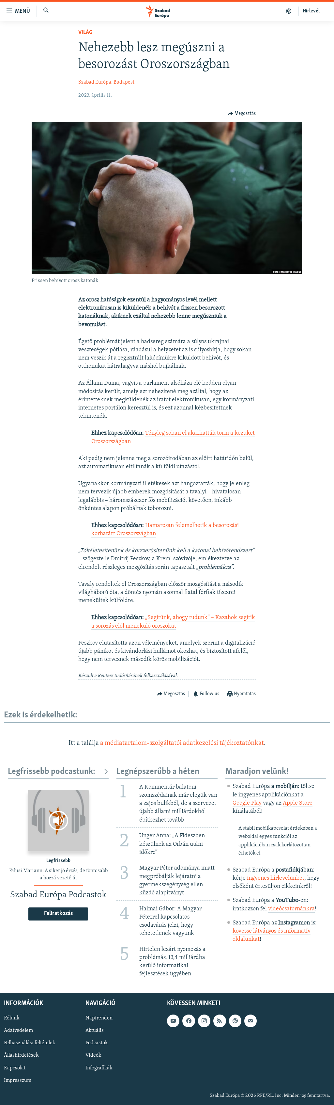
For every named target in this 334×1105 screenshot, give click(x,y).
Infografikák (98, 1067)
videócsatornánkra (291, 909)
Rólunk (11, 1018)
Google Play (247, 803)
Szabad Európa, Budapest (106, 82)
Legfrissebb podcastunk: (51, 771)
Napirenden (99, 1018)
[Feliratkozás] (250, 1021)
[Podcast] (235, 1021)
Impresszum (17, 1080)
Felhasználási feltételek (29, 1043)
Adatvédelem (18, 1030)
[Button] (242, 113)
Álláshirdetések (21, 1055)
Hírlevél (311, 11)
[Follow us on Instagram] (204, 1021)
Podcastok (96, 1043)
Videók (93, 1055)
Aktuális (94, 1030)
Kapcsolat (14, 1067)
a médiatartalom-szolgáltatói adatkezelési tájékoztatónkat (182, 743)
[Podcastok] (289, 11)
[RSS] (219, 1021)
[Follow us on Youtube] (173, 1021)
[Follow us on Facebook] (188, 1021)
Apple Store (297, 803)
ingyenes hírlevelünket (275, 878)
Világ (85, 33)
